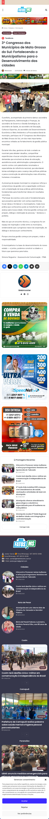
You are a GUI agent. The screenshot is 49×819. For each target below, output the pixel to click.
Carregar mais (25, 527)
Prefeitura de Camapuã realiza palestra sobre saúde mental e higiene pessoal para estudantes (23, 724)
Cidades (11, 28)
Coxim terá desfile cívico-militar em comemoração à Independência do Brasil (31, 478)
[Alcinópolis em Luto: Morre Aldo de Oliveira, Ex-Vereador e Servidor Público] (8, 613)
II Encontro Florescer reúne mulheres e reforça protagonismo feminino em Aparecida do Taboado (31, 467)
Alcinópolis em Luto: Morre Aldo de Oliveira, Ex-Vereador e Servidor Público (30, 610)
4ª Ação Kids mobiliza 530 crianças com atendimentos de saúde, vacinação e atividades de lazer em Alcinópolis (31, 491)
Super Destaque (19, 33)
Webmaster (8, 70)
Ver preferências (24, 813)
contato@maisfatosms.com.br (20, 559)
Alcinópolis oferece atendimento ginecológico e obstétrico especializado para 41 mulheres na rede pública (30, 504)
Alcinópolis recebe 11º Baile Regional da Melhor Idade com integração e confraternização (31, 516)
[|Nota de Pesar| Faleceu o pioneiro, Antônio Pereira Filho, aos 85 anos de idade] (8, 627)
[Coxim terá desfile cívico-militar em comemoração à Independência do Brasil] (8, 479)
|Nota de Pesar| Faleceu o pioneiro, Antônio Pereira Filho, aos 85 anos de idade (31, 624)
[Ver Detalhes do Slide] (24, 21)
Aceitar (24, 801)
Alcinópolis (19, 28)
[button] (45, 780)
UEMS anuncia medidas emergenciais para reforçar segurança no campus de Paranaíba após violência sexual (24, 776)
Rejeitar (24, 807)
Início (5, 28)
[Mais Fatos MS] (24, 9)
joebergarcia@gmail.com (18, 561)
